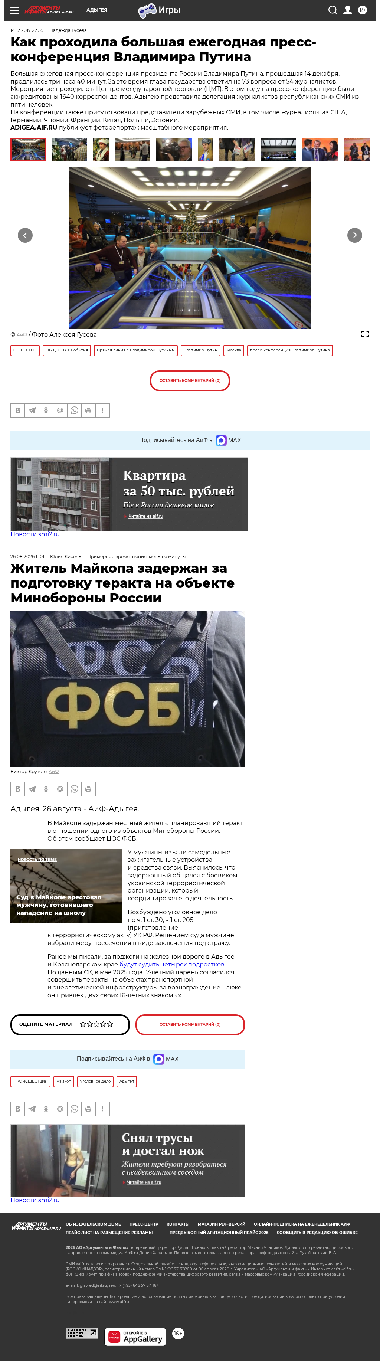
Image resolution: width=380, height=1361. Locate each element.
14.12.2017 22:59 (26, 30)
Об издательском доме (93, 1224)
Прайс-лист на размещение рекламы (109, 1232)
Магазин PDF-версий (221, 1224)
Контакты (178, 1224)
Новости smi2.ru (35, 534)
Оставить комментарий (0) (190, 380)
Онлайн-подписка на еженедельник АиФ (302, 1224)
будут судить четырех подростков (172, 964)
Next (355, 235)
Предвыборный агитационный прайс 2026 (219, 1232)
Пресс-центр (144, 1224)
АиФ (22, 334)
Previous (25, 235)
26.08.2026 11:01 (27, 556)
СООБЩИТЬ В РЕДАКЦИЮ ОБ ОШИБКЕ (317, 1232)
